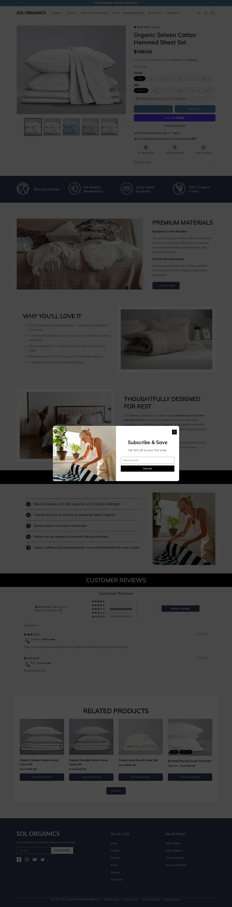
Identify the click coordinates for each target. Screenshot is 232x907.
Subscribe (147, 468)
